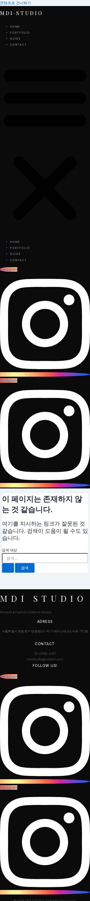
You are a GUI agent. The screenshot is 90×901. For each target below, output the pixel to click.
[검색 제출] (8, 568)
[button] (45, 143)
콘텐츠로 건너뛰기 (15, 3)
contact (18, 44)
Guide (15, 38)
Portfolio (20, 32)
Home (15, 26)
